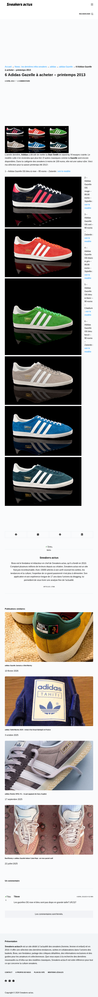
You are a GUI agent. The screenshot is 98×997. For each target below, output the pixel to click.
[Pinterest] (60, 534)
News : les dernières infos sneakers (31, 67)
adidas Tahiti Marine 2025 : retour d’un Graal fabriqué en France (28, 730)
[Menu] (92, 4)
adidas (53, 67)
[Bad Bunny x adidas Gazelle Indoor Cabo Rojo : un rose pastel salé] (49, 830)
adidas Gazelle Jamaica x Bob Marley (18, 665)
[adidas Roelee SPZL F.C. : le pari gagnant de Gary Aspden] (49, 765)
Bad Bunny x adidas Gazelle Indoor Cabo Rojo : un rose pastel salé (29, 858)
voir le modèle (64, 171)
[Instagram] (13, 981)
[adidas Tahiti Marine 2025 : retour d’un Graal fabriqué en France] (49, 701)
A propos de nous (23, 972)
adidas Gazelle (66, 67)
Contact (8, 972)
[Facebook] (16, 534)
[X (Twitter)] (38, 534)
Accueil (8, 67)
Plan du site (39, 972)
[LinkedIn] (82, 534)
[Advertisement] (49, 38)
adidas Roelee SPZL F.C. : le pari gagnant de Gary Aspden (26, 794)
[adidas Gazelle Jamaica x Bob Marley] (49, 637)
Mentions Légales (55, 972)
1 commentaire (23, 81)
